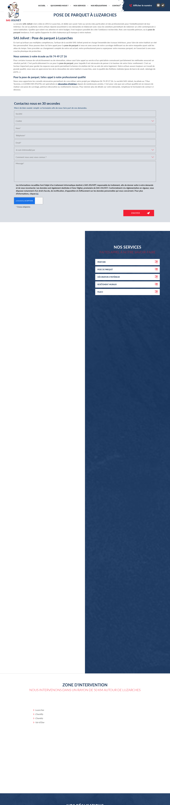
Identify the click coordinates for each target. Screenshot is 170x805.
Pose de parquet (105, 269)
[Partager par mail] (163, 5)
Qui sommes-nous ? (59, 6)
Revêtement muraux (107, 284)
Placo (100, 292)
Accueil (41, 6)
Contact (116, 6)
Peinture (101, 262)
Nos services (80, 6)
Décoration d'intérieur (108, 277)
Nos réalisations (99, 6)
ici (37, 193)
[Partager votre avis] (158, 5)
